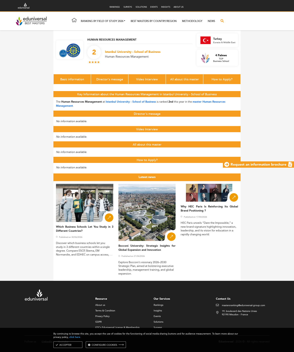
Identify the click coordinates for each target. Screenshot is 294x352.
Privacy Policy (102, 316)
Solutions (158, 322)
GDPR (98, 322)
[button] (124, 21)
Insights (158, 310)
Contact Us (223, 299)
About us (100, 305)
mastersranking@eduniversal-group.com (243, 305)
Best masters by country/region (154, 21)
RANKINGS (115, 6)
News (211, 21)
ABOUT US (179, 6)
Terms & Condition (105, 310)
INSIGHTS (165, 6)
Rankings (158, 305)
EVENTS (154, 6)
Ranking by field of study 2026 (102, 21)
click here (74, 337)
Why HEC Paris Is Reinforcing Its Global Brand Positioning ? (209, 209)
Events (157, 316)
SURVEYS (128, 6)
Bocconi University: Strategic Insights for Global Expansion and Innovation (147, 248)
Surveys (158, 327)
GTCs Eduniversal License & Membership (117, 327)
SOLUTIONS (141, 6)
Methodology (192, 21)
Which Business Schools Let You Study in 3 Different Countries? (84, 229)
